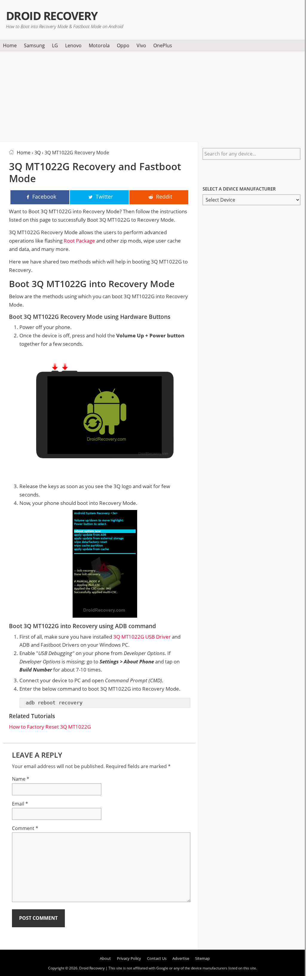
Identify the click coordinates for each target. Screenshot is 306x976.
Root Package (79, 240)
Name (20, 779)
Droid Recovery (52, 15)
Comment (25, 828)
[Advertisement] (152, 95)
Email (20, 803)
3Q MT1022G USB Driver (142, 636)
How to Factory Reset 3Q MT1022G (50, 726)
